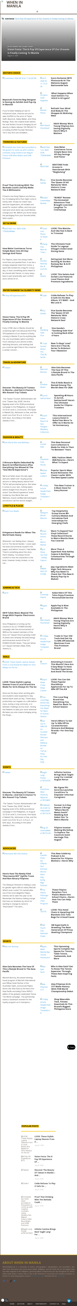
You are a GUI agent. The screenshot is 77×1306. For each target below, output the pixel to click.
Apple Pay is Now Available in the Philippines (59, 608)
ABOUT (30, 1304)
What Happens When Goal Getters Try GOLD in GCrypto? (62, 95)
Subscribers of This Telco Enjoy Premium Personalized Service (63, 595)
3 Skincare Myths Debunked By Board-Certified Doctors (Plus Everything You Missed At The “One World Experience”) (18, 466)
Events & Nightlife (14, 47)
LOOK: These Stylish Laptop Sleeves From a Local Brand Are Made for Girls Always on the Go (19, 684)
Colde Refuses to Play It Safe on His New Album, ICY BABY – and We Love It (62, 299)
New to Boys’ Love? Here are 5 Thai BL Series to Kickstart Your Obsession (61, 347)
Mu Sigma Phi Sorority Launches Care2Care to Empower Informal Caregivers (64, 792)
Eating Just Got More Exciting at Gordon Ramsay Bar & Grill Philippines (61, 263)
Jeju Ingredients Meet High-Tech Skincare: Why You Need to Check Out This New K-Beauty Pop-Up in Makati (62, 572)
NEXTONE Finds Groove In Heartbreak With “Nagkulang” (61, 168)
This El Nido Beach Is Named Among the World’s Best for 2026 (61, 385)
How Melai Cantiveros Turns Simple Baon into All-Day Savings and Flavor (63, 152)
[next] (72, 39)
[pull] (38, 12)
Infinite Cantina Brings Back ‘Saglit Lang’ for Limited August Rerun (63, 776)
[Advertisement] (38, 1104)
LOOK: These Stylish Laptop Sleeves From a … (44, 1139)
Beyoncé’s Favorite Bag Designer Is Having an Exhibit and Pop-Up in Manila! (19, 102)
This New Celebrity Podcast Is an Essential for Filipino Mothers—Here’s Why (62, 857)
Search (72, 1047)
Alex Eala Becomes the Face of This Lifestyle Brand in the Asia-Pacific (62, 371)
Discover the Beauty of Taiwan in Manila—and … (44, 1173)
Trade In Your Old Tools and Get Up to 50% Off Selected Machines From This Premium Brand (64, 642)
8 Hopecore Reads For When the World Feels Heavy (19, 533)
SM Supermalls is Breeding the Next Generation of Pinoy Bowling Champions (62, 929)
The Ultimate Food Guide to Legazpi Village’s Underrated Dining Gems (61, 248)
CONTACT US (54, 1304)
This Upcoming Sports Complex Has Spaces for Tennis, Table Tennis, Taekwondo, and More (64, 952)
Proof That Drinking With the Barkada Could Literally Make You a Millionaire (18, 187)
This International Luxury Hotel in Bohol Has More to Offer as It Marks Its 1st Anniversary (63, 420)
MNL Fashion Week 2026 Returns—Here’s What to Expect (63, 460)
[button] (5, 1300)
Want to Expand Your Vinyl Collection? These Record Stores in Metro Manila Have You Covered (62, 536)
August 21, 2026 (13, 56)
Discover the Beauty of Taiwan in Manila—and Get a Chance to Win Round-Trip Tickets (38, 51)
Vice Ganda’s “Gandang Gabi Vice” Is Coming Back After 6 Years (62, 332)
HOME (12, 1304)
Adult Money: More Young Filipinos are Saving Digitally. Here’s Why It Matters (64, 128)
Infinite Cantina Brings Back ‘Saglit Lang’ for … (45, 1232)
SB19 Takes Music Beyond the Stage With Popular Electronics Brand (19, 615)
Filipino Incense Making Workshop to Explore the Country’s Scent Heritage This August (63, 833)
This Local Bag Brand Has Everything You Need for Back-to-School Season (62, 702)
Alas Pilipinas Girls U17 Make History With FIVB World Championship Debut (62, 988)
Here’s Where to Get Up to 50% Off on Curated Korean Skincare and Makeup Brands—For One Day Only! (62, 726)
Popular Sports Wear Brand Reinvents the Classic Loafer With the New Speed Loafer (62, 474)
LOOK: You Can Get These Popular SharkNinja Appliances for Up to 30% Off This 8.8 (62, 684)
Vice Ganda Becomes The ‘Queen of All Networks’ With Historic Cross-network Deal (61, 185)
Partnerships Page (37, 1276)
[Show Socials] (69, 1301)
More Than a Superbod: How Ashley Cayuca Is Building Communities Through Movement (62, 554)
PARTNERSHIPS (41, 1304)
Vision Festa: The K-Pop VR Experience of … (43, 1159)
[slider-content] (38, 21)
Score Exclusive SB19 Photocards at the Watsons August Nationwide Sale (61, 82)
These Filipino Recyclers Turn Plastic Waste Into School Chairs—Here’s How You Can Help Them (63, 895)
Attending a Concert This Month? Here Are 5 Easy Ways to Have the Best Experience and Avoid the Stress (62, 666)
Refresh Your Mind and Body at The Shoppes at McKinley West (61, 112)
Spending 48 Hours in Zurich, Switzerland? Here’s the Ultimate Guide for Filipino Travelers (64, 401)
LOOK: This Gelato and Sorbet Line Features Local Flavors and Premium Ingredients (62, 278)
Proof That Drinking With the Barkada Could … (43, 1200)
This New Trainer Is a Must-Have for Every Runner (64, 488)
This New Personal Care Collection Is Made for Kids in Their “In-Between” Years (62, 446)
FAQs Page (61, 1276)
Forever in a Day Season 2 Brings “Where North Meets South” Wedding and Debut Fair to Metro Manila (62, 812)
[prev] (5, 39)
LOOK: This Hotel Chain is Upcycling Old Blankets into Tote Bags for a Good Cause (62, 913)
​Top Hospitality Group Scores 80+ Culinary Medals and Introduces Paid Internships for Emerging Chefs (62, 517)
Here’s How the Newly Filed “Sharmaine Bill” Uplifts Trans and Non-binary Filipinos (18, 876)
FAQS (63, 1304)
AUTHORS (20, 1304)
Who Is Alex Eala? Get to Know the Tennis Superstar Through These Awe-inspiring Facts (62, 971)
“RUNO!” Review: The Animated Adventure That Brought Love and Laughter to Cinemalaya (63, 203)
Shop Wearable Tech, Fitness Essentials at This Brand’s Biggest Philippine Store (63, 1004)
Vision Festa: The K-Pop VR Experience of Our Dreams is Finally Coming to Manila (17, 319)
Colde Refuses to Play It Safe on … (44, 1184)
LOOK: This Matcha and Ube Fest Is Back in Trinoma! (61, 231)
